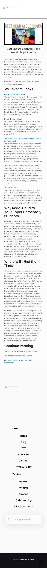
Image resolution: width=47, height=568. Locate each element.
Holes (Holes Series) (13, 119)
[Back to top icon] (41, 562)
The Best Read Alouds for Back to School (21, 351)
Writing (23, 487)
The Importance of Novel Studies (18, 355)
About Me (23, 454)
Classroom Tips (23, 506)
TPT (23, 448)
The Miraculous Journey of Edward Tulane (22, 165)
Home (23, 435)
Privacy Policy (23, 467)
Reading (23, 481)
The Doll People (10, 188)
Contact (23, 460)
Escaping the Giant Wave (14, 94)
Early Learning (24, 500)
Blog (23, 442)
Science (23, 494)
